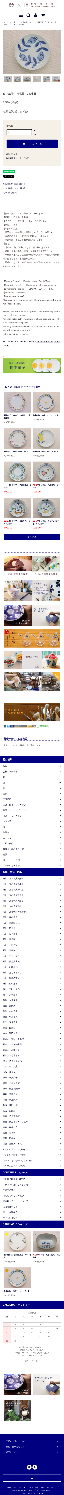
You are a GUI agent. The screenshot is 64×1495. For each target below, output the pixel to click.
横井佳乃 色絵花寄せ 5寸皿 (16, 451)
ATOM (41, 1493)
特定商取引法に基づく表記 (17, 158)
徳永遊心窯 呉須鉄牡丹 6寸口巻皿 (17, 1256)
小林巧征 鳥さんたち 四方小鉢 (46, 1256)
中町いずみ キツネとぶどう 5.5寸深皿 (45, 522)
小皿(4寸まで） (26, 22)
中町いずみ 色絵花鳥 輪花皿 (45, 486)
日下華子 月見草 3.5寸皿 (46, 22)
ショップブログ (26, 1493)
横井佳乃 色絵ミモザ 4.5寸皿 (45, 451)
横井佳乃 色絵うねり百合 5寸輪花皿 (17, 416)
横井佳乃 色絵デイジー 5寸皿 (46, 415)
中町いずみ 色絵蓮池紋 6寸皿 (17, 486)
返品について (12, 154)
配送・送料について (37, 1487)
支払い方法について (20, 1487)
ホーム (6, 22)
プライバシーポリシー (42, 1490)
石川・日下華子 (19, 24)
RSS (35, 1493)
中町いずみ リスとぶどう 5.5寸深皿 (17, 522)
